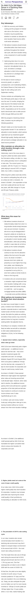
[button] (2, 18)
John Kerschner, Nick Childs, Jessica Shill (13, 12)
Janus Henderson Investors (8, 14)
